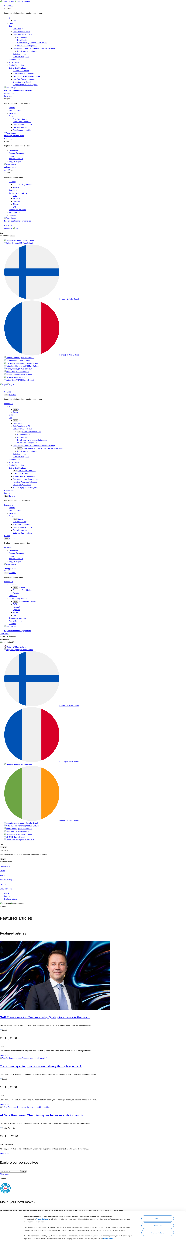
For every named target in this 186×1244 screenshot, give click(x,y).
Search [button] (2, 233)
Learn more (8, 404)
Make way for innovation (14, 136)
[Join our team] (95, 164)
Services (12, 395)
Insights (12, 496)
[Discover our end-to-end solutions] (95, 87)
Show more (4, 1174)
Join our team (10, 167)
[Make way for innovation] (95, 133)
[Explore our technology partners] (95, 218)
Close (12, 236)
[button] (12, 6)
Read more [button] (4, 1055)
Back (6, 395)
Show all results (6, 889)
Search (3, 859)
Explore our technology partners (17, 221)
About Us (12, 573)
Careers (12, 538)
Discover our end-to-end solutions (18, 90)
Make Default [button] (29, 240)
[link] (15, 1)
